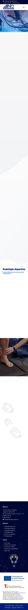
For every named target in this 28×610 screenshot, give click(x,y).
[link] (10, 1)
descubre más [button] (10, 306)
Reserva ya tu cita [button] (14, 369)
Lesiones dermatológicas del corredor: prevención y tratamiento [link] (14, 479)
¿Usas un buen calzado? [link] (13, 410)
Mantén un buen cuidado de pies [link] (14, 442)
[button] (24, 7)
